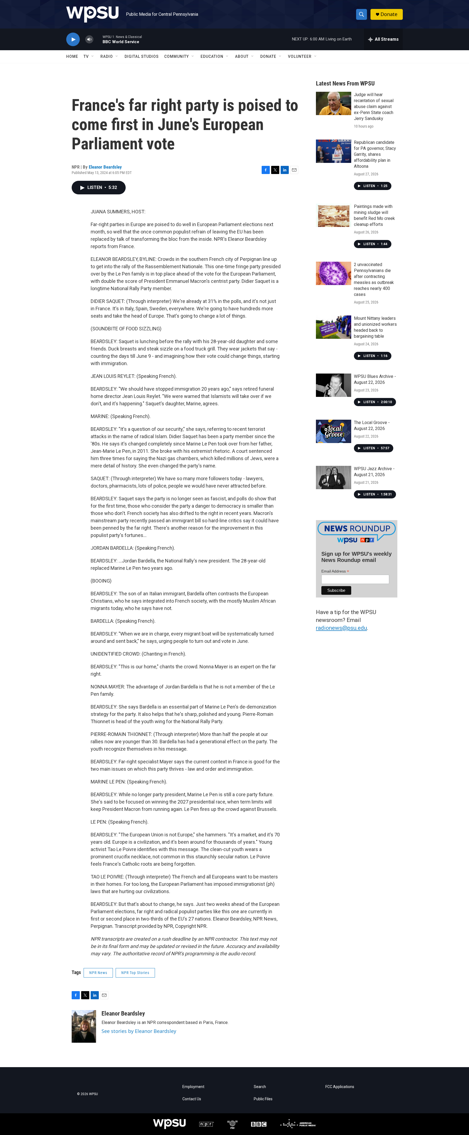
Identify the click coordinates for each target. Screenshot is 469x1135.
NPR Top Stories (135, 972)
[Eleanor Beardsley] (84, 1026)
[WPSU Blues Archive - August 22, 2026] (333, 385)
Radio (106, 56)
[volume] (89, 39)
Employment (193, 1087)
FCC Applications (339, 1087)
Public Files (263, 1099)
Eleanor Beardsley (105, 167)
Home (72, 56)
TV (86, 56)
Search (260, 1087)
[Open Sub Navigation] (93, 56)
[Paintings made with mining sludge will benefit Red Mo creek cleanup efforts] (333, 215)
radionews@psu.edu (341, 628)
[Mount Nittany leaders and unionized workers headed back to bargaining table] (333, 327)
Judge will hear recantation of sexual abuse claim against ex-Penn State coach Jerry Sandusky (374, 106)
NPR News (98, 972)
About (242, 56)
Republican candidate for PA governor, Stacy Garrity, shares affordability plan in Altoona (375, 154)
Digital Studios (142, 56)
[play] (73, 39)
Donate (389, 14)
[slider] (98, 39)
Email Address (335, 571)
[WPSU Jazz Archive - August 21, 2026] (333, 477)
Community (176, 56)
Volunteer (300, 56)
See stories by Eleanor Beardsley (139, 1031)
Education (212, 56)
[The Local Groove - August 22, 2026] (333, 431)
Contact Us (191, 1099)
